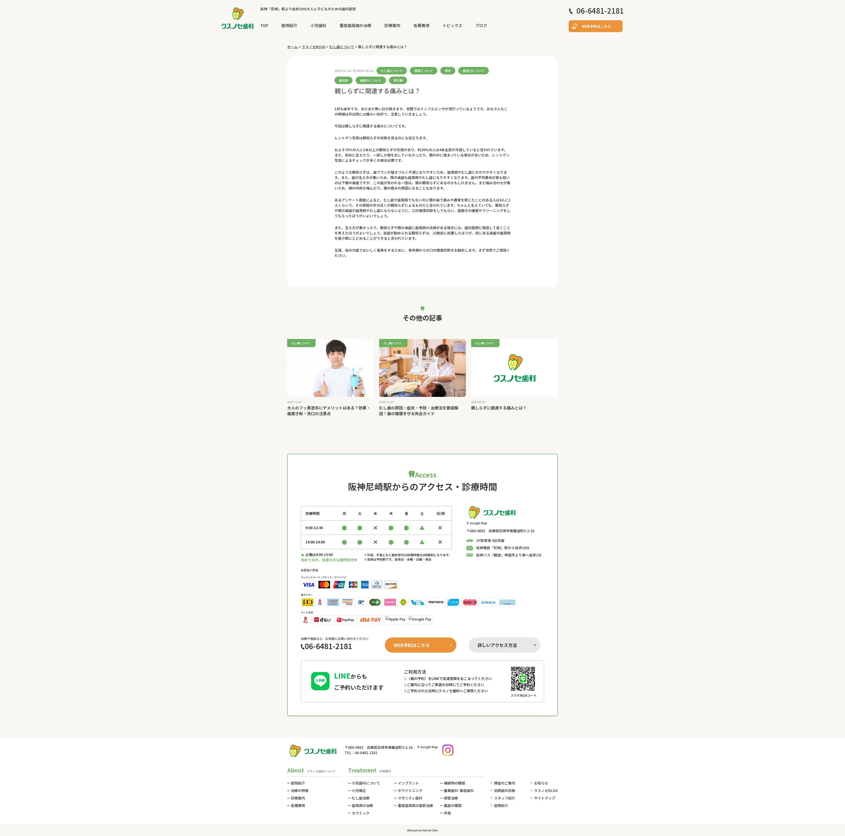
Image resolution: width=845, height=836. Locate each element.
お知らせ (541, 783)
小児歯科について (366, 783)
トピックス (452, 25)
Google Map (478, 523)
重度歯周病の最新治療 (415, 805)
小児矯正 (359, 790)
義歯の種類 (452, 805)
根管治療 (451, 798)
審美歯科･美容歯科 (459, 790)
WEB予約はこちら (596, 26)
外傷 (447, 813)
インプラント (408, 783)
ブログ (481, 25)
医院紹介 (289, 25)
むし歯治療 (360, 798)
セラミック (360, 813)
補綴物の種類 (454, 783)
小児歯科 (318, 25)
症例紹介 (501, 805)
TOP (264, 25)
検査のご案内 (504, 783)
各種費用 (421, 25)
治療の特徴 (300, 790)
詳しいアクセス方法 (497, 645)
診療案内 (392, 25)
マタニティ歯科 (410, 798)
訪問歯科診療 (504, 790)
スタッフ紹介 (504, 798)
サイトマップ (544, 798)
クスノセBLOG (546, 790)
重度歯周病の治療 (355, 25)
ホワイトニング (410, 790)
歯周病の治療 (362, 805)
